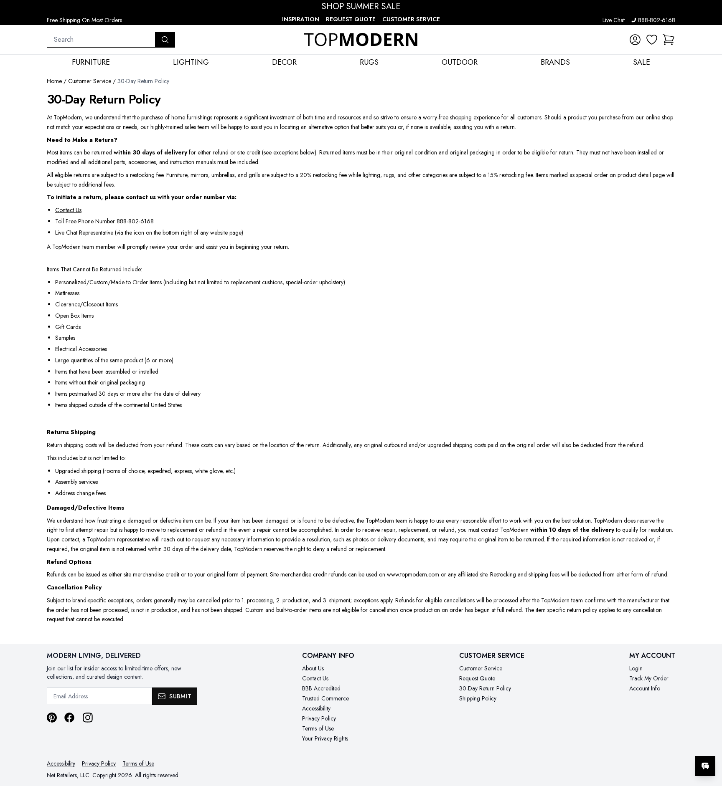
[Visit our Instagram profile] (88, 717)
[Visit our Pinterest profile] (52, 718)
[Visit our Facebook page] (69, 717)
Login (636, 668)
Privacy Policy (319, 718)
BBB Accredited (321, 688)
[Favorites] (651, 39)
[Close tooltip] (708, 740)
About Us (313, 668)
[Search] (165, 40)
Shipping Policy (477, 698)
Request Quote (351, 19)
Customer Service (411, 19)
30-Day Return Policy (485, 688)
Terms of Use (318, 728)
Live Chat (614, 20)
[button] (668, 39)
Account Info (644, 688)
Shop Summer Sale (361, 7)
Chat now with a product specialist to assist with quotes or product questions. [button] (646, 744)
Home (54, 81)
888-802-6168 (656, 20)
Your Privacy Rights (325, 738)
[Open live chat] (705, 766)
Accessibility (316, 708)
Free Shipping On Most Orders (84, 20)
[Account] (635, 39)
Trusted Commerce (325, 698)
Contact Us (68, 210)
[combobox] (101, 39)
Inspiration (300, 19)
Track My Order (649, 678)
